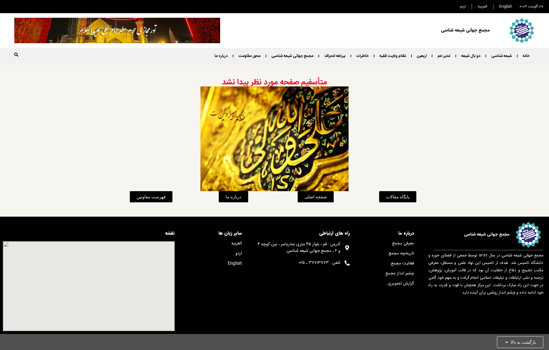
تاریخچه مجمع (401, 253)
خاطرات (362, 56)
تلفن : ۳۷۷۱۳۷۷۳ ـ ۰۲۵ (319, 262)
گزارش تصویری (401, 283)
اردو (463, 6)
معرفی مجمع (403, 243)
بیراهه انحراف (334, 56)
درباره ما (221, 56)
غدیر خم (443, 56)
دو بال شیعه (470, 56)
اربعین (422, 56)
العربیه (482, 6)
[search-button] (16, 55)
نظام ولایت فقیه (392, 56)
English (505, 6)
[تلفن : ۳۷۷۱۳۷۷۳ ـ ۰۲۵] (347, 263)
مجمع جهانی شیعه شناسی (292, 56)
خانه (526, 56)
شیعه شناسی (501, 56)
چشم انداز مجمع (399, 273)
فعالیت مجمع (402, 263)
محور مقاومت (249, 56)
